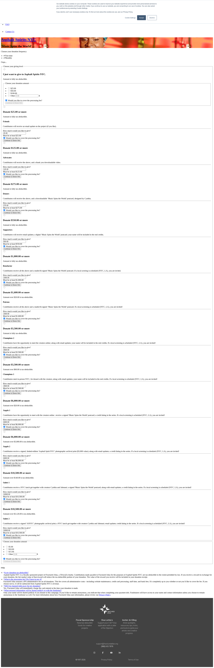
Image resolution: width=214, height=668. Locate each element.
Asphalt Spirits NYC (18, 39)
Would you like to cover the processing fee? (24, 100)
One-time (9, 56)
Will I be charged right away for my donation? (22, 586)
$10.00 (11, 549)
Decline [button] (152, 18)
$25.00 (13, 88)
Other (13, 96)
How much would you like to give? (17, 131)
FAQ (7, 24)
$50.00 (13, 91)
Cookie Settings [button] (130, 18)
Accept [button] (141, 18)
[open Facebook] (103, 653)
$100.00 (14, 93)
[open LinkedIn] (120, 653)
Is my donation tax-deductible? (16, 573)
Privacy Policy (104, 595)
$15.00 (11, 552)
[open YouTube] (111, 653)
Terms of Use (133, 660)
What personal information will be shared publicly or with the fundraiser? (33, 590)
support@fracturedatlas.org (107, 644)
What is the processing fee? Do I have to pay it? (23, 579)
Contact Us (9, 32)
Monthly (8, 58)
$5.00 (11, 547)
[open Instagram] (94, 653)
